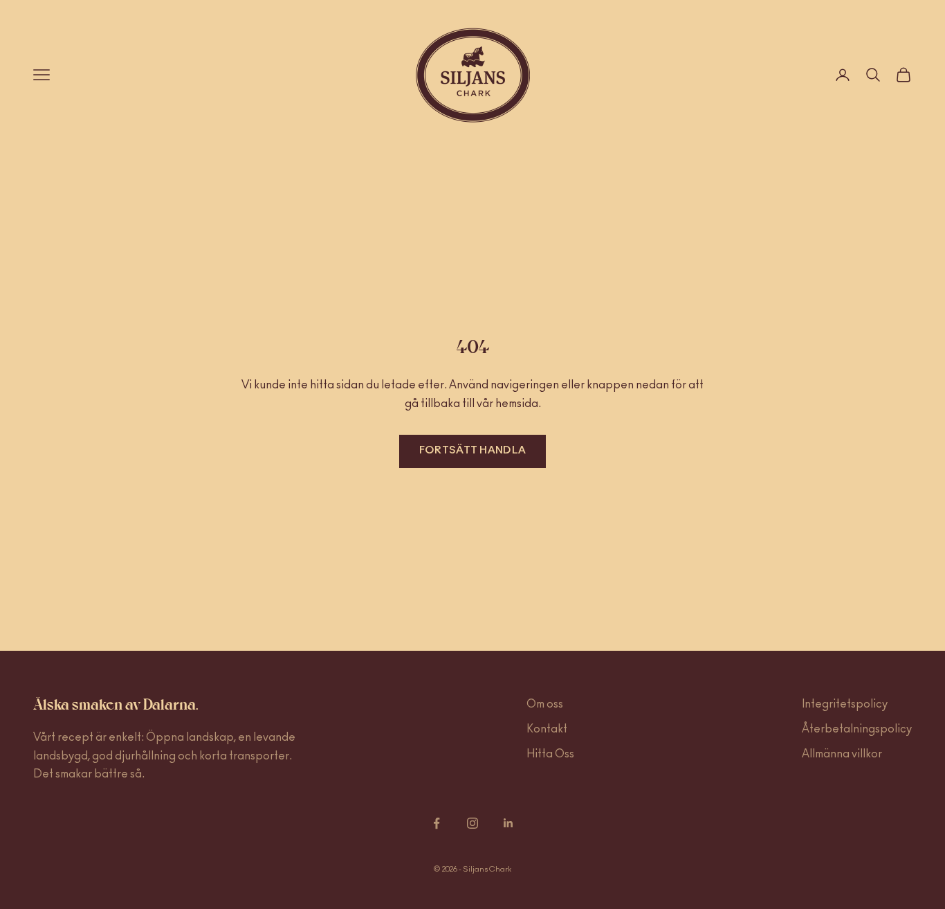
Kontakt (546, 729)
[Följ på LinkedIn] (508, 823)
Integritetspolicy (845, 704)
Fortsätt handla (472, 450)
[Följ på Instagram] (472, 823)
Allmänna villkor (842, 753)
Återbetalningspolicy (857, 729)
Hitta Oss (550, 753)
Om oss (544, 704)
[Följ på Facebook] (436, 823)
